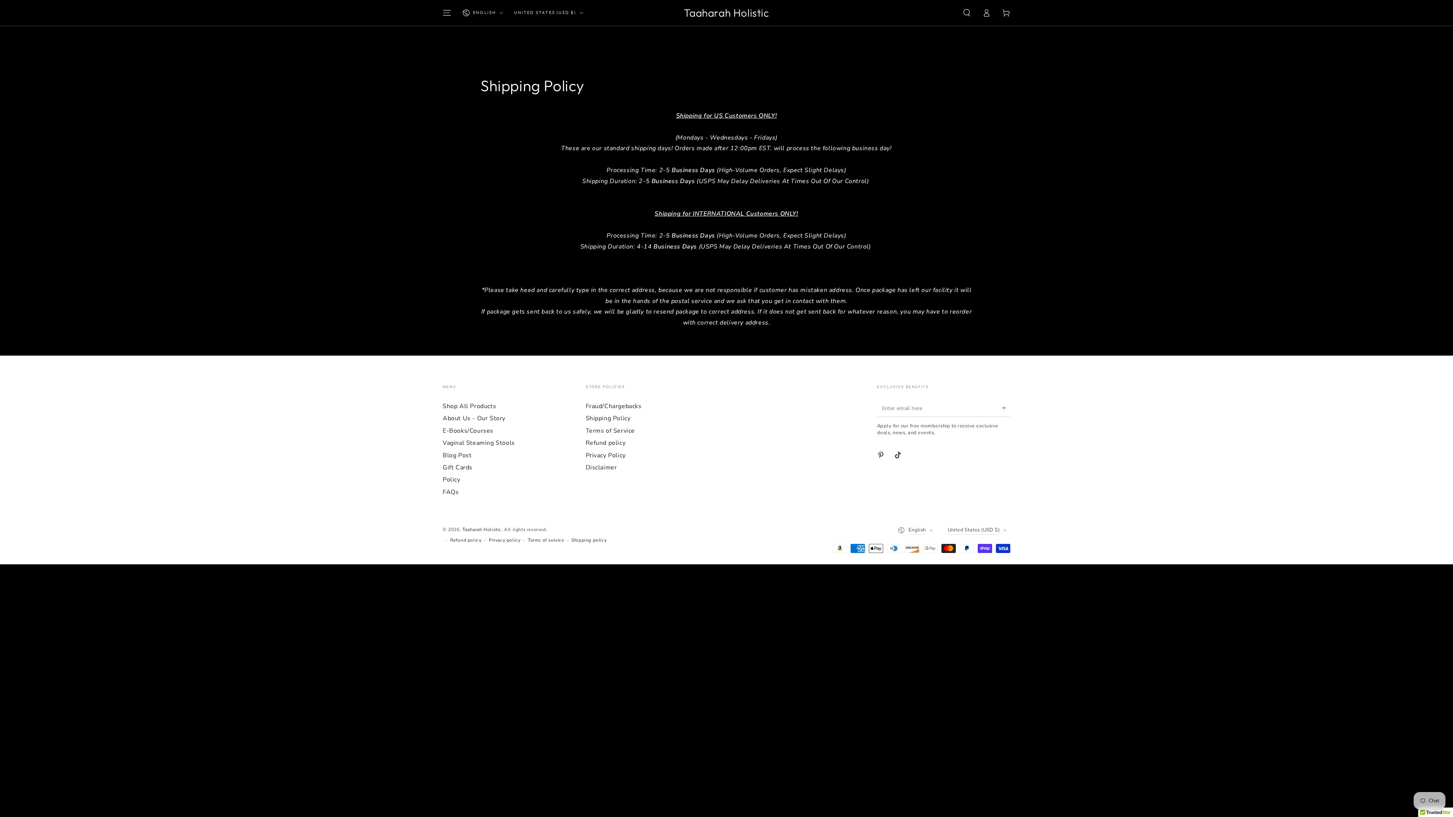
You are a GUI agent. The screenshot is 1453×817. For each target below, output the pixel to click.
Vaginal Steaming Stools (479, 443)
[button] (967, 13)
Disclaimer (601, 467)
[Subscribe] (1006, 408)
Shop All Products (469, 406)
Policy (451, 479)
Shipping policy (589, 540)
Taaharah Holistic (481, 530)
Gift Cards (458, 467)
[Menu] (447, 13)
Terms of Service (610, 431)
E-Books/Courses (468, 431)
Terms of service (546, 540)
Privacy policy (504, 540)
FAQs (451, 492)
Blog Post (457, 455)
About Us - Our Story (474, 418)
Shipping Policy (608, 418)
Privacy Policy (606, 455)
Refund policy (606, 443)
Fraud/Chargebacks (614, 406)
